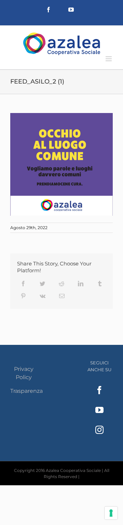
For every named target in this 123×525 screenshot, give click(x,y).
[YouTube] (99, 409)
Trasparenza (26, 391)
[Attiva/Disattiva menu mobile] (109, 58)
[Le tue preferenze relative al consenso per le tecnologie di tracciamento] (111, 513)
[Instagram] (99, 429)
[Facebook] (99, 390)
